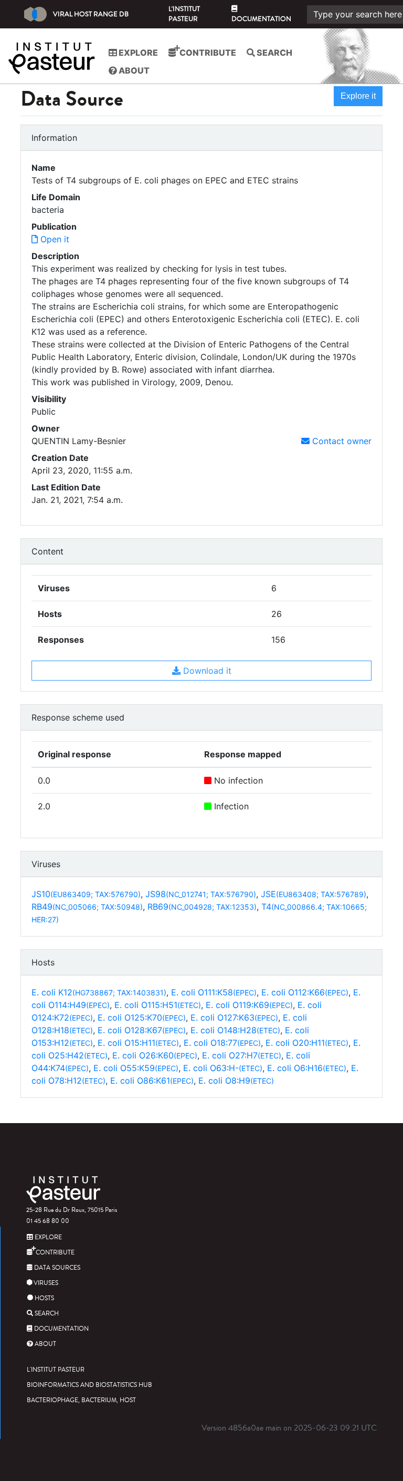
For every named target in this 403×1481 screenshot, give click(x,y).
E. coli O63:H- (222, 1068)
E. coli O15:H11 (138, 1042)
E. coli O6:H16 (306, 1068)
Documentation (261, 19)
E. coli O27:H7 (241, 1055)
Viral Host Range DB (91, 14)
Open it (53, 239)
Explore (137, 52)
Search (273, 52)
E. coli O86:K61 (152, 1080)
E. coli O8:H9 (236, 1080)
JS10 (86, 894)
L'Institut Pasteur (184, 14)
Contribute (207, 52)
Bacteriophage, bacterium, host (81, 1400)
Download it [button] (206, 670)
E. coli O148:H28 (235, 1030)
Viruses (45, 1283)
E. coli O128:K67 (142, 1030)
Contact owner (341, 441)
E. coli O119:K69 (249, 1005)
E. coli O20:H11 (307, 1042)
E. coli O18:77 (222, 1042)
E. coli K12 (98, 992)
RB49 (87, 906)
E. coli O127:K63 (234, 1017)
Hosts (43, 1298)
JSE (313, 894)
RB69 (202, 906)
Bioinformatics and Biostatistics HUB (89, 1385)
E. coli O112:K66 (304, 992)
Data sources (56, 1267)
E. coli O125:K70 (142, 1017)
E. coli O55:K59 (135, 1068)
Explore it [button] (358, 95)
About (133, 70)
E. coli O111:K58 (214, 992)
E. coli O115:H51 (157, 1005)
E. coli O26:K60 (154, 1055)
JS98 (200, 894)
